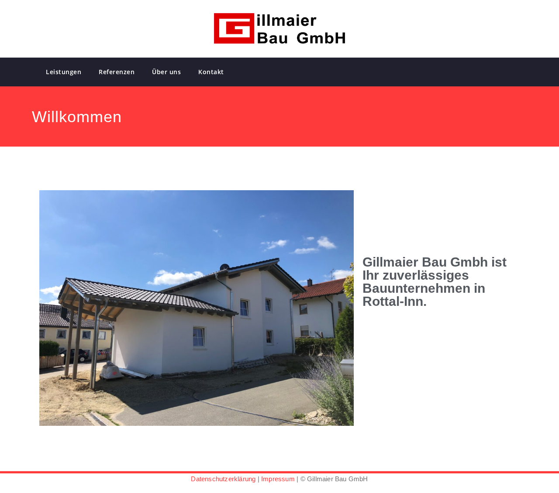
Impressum (278, 479)
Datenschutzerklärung (223, 479)
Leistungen (63, 72)
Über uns (166, 72)
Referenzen (117, 72)
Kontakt (211, 72)
